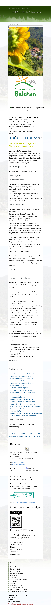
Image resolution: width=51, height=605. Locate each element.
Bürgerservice (39, 108)
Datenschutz (14, 567)
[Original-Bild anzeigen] (16, 527)
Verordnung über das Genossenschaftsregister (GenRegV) (22, 398)
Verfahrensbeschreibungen (19, 579)
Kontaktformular (15, 563)
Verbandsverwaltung (16, 587)
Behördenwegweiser (16, 573)
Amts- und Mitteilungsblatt (18, 589)
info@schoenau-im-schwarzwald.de (24, 502)
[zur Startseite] (25, 13)
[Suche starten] (8, 27)
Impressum (13, 565)
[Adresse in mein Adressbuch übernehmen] (28, 450)
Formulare (13, 581)
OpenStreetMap (18, 462)
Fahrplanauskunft (18, 464)
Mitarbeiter (13, 575)
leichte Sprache (15, 571)
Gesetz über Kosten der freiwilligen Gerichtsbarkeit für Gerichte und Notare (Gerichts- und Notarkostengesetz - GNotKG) (26, 404)
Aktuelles (13, 583)
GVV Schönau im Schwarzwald (21, 108)
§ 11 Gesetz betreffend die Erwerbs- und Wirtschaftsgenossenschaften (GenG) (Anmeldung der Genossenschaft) (24, 376)
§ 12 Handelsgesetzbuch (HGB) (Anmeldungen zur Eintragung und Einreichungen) (22, 392)
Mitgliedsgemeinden (16, 585)
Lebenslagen (14, 577)
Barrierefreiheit (15, 569)
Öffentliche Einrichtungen (18, 591)
